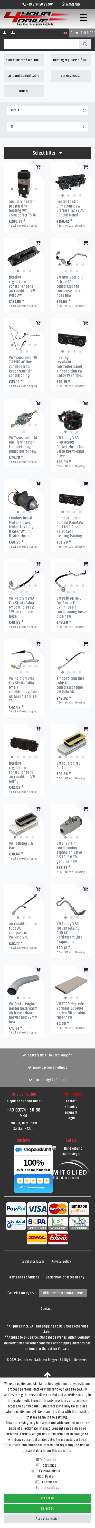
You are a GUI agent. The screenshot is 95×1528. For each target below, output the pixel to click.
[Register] (14, 33)
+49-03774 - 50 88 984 (24, 1112)
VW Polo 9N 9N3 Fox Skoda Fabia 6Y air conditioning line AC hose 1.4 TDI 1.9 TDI (23, 689)
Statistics (49, 1465)
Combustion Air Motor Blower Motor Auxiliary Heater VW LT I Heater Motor (21, 527)
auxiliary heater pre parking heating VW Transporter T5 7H (23, 209)
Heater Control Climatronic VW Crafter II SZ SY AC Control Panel (70, 209)
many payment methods (50, 1067)
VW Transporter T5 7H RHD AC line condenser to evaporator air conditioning (23, 367)
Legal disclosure (33, 1261)
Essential (49, 1460)
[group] (23, 182)
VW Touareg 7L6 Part (69, 765)
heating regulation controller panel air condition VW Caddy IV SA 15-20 (70, 367)
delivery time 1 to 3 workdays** (50, 1055)
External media (49, 1471)
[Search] (85, 44)
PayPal (49, 1476)
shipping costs (52, 1326)
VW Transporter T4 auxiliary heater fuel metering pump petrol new (23, 445)
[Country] (65, 33)
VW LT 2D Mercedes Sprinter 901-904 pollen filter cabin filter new (71, 1011)
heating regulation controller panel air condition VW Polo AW (22, 286)
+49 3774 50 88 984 (40, 4)
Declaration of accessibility (65, 1277)
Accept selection (47, 1518)
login (71, 1118)
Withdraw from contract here (63, 1293)
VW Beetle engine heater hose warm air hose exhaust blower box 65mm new (23, 1013)
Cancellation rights (21, 1293)
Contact (46, 1309)
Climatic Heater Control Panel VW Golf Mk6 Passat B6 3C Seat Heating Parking (70, 527)
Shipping (32, 225)
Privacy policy (61, 1261)
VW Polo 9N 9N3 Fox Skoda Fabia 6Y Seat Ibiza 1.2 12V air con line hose (21, 607)
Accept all (48, 1498)
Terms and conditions (24, 1277)
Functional (49, 1482)
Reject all (47, 1508)
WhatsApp (73, 4)
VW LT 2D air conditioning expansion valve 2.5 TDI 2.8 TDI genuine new (69, 852)
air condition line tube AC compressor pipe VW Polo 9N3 (23, 931)
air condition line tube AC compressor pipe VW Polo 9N (70, 685)
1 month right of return (50, 1080)
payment (71, 1112)
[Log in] (5, 33)
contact (71, 1101)
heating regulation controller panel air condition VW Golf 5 (22, 772)
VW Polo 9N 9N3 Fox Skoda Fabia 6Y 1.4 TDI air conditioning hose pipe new (71, 607)
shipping (71, 1107)
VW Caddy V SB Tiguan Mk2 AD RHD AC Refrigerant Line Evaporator (69, 933)
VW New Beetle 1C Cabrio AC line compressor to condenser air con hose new (71, 286)
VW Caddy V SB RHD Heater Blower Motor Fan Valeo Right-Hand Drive (70, 447)
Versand (64, 1349)
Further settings (47, 1488)
